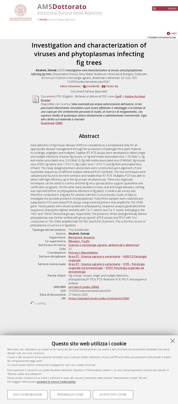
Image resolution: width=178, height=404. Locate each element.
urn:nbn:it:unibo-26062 (83, 287)
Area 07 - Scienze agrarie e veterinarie (94, 256)
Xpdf (118, 96)
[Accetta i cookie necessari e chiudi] (172, 340)
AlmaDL (172, 8)
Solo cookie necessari (27, 394)
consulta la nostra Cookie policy (56, 381)
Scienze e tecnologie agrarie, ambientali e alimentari (103, 245)
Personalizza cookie (70, 394)
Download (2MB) (52, 123)
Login (173, 33)
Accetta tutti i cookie (113, 394)
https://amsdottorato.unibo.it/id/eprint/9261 (99, 298)
